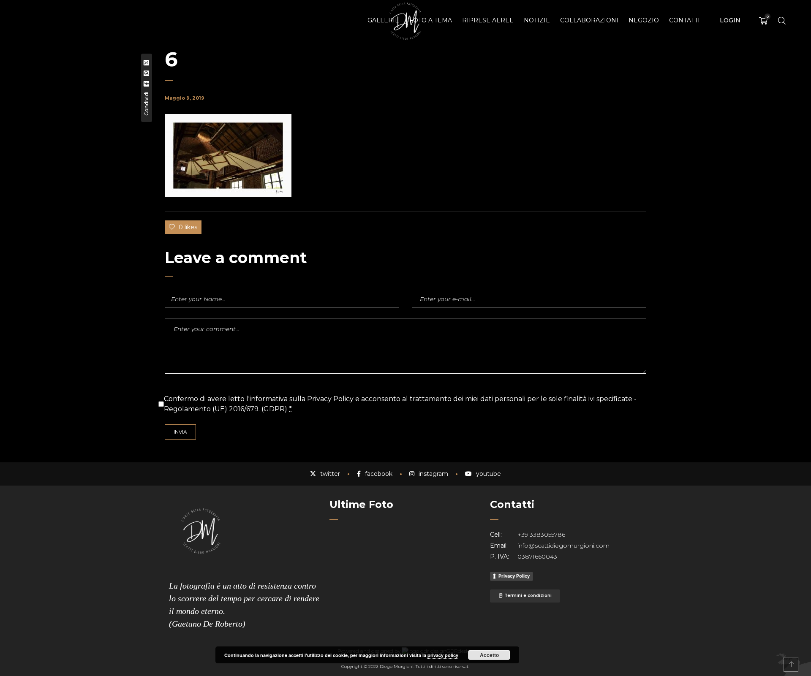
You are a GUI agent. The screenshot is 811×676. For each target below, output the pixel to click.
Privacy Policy (514, 576)
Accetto (489, 655)
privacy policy (442, 655)
